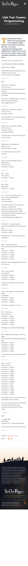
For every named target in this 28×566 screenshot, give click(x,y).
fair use (12, 483)
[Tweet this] (9, 439)
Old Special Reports (13, 435)
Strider (21, 24)
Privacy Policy (8, 507)
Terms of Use (15, 507)
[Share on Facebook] (11, 439)
